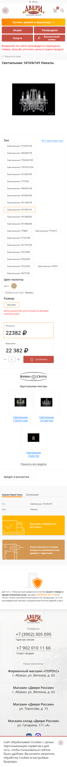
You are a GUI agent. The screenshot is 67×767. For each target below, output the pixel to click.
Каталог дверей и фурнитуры (32, 22)
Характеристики (12, 494)
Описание (32, 494)
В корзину (41, 359)
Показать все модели (33, 464)
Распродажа (50, 30)
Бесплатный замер (51, 38)
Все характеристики (52, 140)
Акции (17, 30)
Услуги (17, 38)
